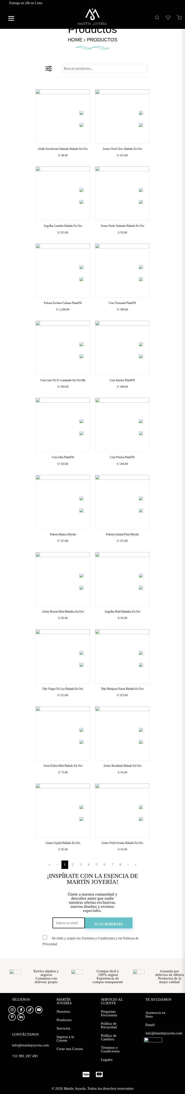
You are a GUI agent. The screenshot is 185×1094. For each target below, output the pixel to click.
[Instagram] (12, 1009)
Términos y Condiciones (110, 1049)
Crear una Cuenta (70, 1049)
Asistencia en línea (155, 1014)
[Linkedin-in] (21, 1017)
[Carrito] (179, 17)
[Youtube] (38, 1009)
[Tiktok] (29, 1009)
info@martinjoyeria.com (163, 1033)
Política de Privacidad (109, 1025)
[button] (9, 19)
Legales (106, 1060)
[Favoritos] (168, 17)
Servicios (63, 1028)
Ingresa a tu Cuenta (65, 1038)
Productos (64, 1020)
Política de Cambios (109, 1037)
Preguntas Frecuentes (109, 1013)
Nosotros (63, 1011)
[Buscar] (157, 17)
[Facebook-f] (21, 1009)
